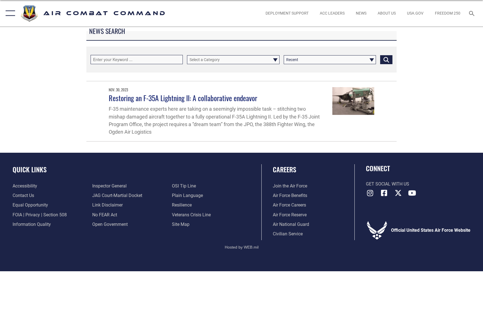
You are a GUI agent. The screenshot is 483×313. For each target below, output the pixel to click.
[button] (9, 13)
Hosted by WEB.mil (242, 247)
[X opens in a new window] (398, 193)
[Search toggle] (472, 13)
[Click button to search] (386, 59)
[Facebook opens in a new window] (384, 193)
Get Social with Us (387, 184)
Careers (284, 169)
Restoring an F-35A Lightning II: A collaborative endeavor (183, 97)
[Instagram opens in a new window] (370, 193)
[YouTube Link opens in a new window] (412, 193)
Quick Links (30, 169)
